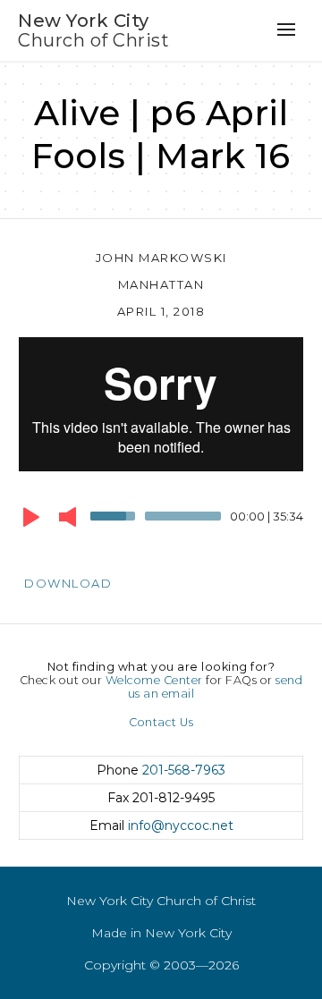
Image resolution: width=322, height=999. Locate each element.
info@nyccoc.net (180, 825)
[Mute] (67, 517)
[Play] (31, 517)
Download (68, 583)
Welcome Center (154, 680)
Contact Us (161, 722)
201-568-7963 (183, 770)
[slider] (115, 514)
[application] (161, 520)
